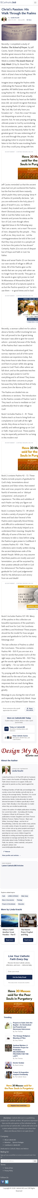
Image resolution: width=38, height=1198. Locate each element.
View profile (21, 20)
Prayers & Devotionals (8, 904)
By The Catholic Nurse (19, 1077)
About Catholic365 (10, 1140)
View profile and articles (11, 855)
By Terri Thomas (18, 1031)
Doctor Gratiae (18, 1063)
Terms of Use (9, 1168)
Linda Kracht (15, 18)
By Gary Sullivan (18, 1040)
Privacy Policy (9, 1171)
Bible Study (24, 896)
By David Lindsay (18, 1065)
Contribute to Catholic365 (12, 1145)
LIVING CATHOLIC (13, 896)
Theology (19, 900)
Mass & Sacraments (8, 900)
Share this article (29, 709)
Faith (3, 896)
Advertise (8, 1142)
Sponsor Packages (18, 1142)
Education (21, 904)
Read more (9, 940)
